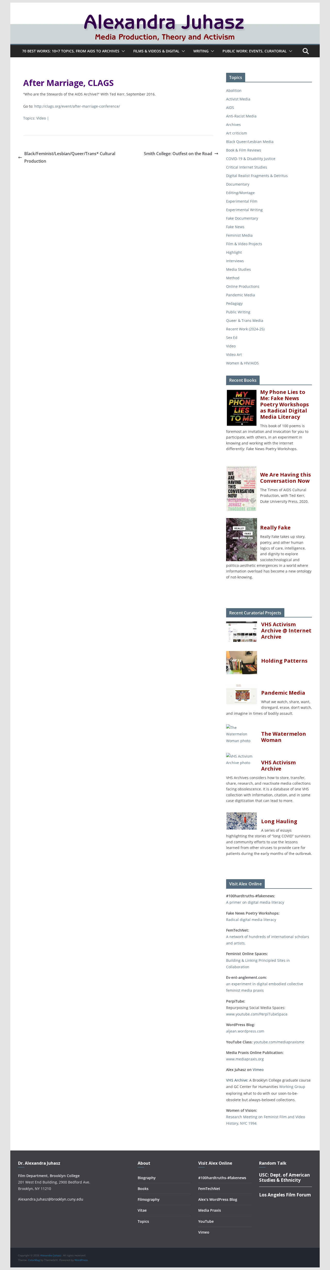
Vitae (142, 1210)
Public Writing (238, 311)
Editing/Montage (240, 192)
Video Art (234, 354)
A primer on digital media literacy (255, 902)
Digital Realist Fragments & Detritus (257, 175)
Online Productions (242, 286)
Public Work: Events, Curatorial (254, 51)
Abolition (234, 90)
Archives (233, 124)
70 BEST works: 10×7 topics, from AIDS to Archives (70, 51)
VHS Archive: (237, 1080)
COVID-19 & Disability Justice (250, 158)
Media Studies (238, 269)
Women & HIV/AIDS (242, 363)
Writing (201, 51)
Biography (147, 1177)
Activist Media (238, 99)
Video (41, 118)
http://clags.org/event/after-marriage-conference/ (77, 106)
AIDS (230, 107)
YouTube (206, 1221)
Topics (143, 1221)
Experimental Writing (244, 209)
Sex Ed (231, 337)
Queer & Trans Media (244, 320)
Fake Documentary (242, 218)
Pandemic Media (240, 294)
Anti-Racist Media (241, 116)
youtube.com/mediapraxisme (279, 1041)
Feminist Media (239, 235)
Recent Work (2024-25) (245, 329)
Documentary (237, 184)
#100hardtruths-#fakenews (222, 1177)
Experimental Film (241, 201)
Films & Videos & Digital (156, 51)
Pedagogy (234, 303)
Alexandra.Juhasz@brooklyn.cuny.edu (50, 1199)
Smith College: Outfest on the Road (178, 153)
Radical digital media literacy (251, 919)
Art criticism (236, 133)
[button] (122, 51)
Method (233, 277)
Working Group (292, 1086)
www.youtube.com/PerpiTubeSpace (256, 1014)
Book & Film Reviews (243, 150)
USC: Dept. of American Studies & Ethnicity (284, 1177)
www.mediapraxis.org (245, 1059)
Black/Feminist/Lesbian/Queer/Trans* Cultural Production (69, 157)
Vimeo (258, 1069)
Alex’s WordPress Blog (217, 1199)
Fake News (235, 226)
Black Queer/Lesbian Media (250, 141)
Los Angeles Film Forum (285, 1195)
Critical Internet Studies (246, 167)
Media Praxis (209, 1210)
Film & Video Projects (244, 243)
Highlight (234, 252)
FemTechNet (209, 1188)
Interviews (235, 260)
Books (143, 1188)
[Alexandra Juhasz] (165, 6)
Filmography (149, 1199)
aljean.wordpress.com (245, 1031)
